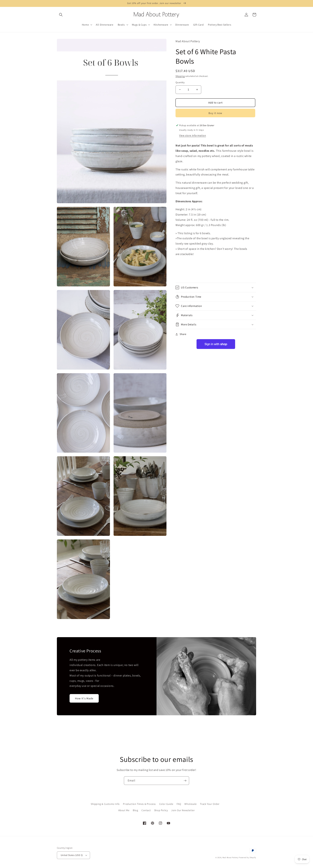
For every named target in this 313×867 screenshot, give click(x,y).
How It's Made (84, 698)
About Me (124, 810)
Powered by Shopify (247, 857)
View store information (192, 135)
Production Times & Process (139, 804)
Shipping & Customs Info (105, 804)
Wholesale (190, 804)
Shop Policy (161, 810)
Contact (146, 810)
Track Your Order (210, 804)
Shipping (180, 76)
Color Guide (166, 804)
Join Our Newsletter (183, 810)
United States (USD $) (72, 855)
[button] (61, 15)
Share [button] (183, 334)
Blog (135, 810)
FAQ (179, 804)
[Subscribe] (185, 780)
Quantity (180, 82)
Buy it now (215, 113)
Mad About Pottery (230, 857)
